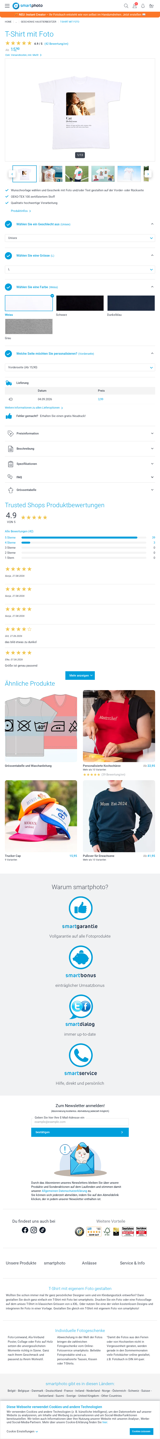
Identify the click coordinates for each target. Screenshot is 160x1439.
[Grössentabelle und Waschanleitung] (41, 726)
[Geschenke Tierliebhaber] (16, 21)
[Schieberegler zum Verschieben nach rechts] (148, 173)
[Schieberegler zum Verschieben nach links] (12, 173)
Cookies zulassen (141, 1431)
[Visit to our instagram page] (34, 1230)
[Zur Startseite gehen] (27, 6)
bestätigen (43, 1132)
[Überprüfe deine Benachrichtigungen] (143, 5)
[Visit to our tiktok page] (42, 1230)
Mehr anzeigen (79, 675)
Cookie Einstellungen (20, 1431)
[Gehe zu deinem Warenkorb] (151, 5)
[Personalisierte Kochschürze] (119, 726)
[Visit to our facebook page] (25, 1230)
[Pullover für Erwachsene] (119, 816)
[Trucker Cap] (41, 816)
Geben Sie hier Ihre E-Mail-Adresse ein (59, 1117)
